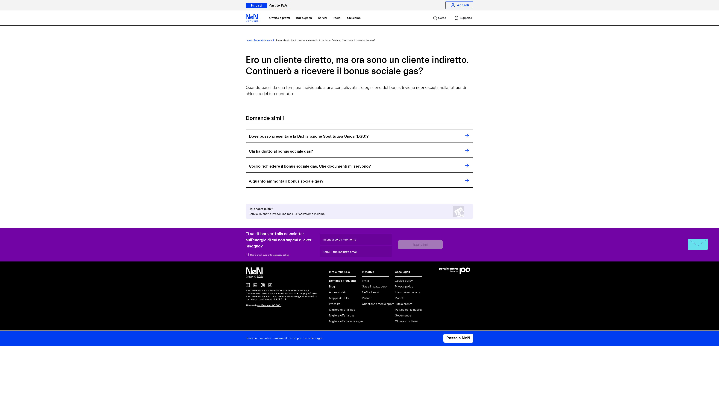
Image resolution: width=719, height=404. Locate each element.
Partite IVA (278, 5)
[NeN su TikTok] (270, 285)
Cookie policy (404, 280)
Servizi (322, 18)
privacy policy (282, 255)
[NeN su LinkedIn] (255, 285)
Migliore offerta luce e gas (346, 321)
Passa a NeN (458, 338)
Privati (256, 5)
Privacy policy (404, 286)
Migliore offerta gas (341, 315)
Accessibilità (337, 292)
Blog (332, 286)
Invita (365, 280)
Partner (366, 298)
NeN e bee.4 (370, 292)
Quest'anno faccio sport (378, 304)
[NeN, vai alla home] (252, 18)
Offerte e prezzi (279, 18)
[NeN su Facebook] (248, 285)
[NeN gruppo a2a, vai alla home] (258, 272)
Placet (399, 298)
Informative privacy (407, 292)
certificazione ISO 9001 (269, 305)
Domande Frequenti (342, 280)
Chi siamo (354, 18)
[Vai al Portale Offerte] (456, 270)
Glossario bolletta (406, 321)
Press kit (334, 304)
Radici (337, 18)
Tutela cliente (403, 304)
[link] (438, 17)
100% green (304, 18)
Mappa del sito (339, 298)
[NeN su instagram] (263, 285)
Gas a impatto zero (374, 286)
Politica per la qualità (408, 309)
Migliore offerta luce (342, 309)
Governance (403, 315)
